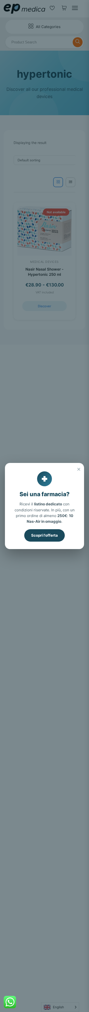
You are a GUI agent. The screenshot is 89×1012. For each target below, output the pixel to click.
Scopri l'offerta (44, 535)
